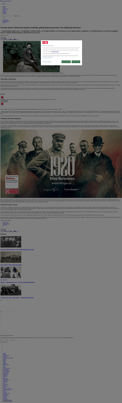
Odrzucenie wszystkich (66, 61)
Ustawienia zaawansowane (47, 61)
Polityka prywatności (55, 51)
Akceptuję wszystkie (76, 61)
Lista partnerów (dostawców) (47, 57)
